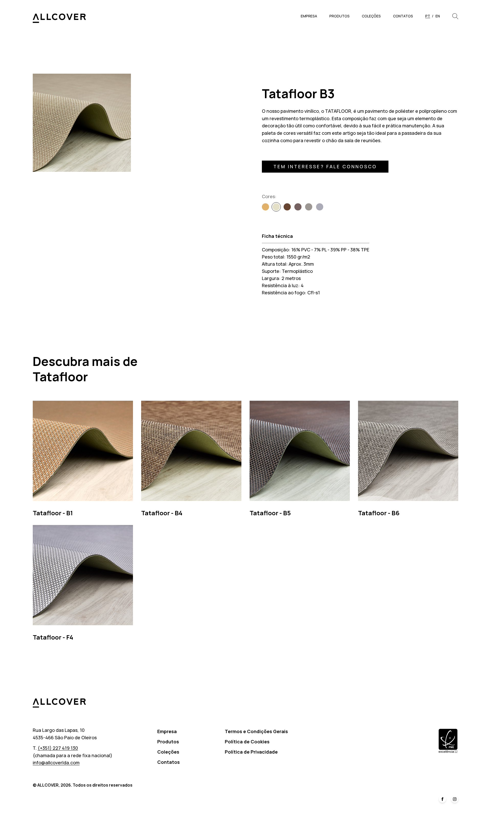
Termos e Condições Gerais (256, 731)
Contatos (403, 16)
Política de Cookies (247, 741)
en (438, 16)
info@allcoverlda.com (56, 762)
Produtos (339, 16)
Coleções (371, 16)
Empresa (309, 16)
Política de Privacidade (251, 752)
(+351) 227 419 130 (58, 748)
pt (427, 16)
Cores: (269, 196)
